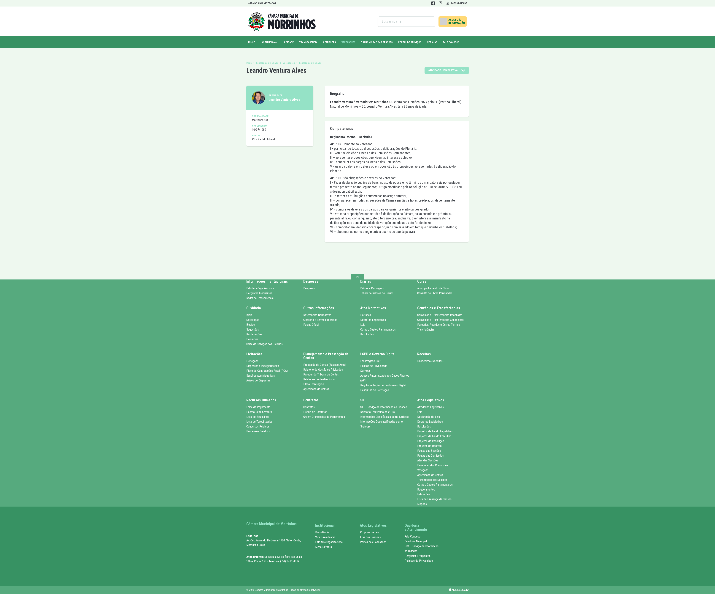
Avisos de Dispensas (258, 380)
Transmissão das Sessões (377, 42)
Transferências (425, 329)
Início (251, 42)
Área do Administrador (262, 3)
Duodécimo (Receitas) (430, 361)
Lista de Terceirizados (259, 421)
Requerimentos (426, 489)
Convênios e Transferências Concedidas (440, 320)
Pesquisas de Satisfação (374, 390)
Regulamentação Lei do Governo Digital (383, 385)
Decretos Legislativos (373, 320)
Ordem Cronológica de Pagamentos (324, 417)
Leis (362, 324)
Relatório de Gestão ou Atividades (323, 369)
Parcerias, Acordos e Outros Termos (438, 324)
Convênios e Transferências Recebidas (439, 315)
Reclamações (254, 334)
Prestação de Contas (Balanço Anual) (325, 365)
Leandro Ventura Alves (267, 63)
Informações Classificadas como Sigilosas (384, 417)
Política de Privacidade (373, 366)
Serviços (365, 371)
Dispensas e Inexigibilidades (262, 366)
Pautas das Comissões (430, 455)
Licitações (252, 361)
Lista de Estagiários (257, 417)
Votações (422, 470)
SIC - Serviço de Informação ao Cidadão (383, 407)
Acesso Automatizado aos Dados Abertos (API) (384, 378)
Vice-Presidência (325, 537)
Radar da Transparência (260, 298)
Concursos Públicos (257, 426)
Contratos (309, 407)
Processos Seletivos (258, 431)
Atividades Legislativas (430, 407)
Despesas (309, 288)
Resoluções (367, 334)
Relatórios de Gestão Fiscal (319, 379)
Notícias (432, 42)
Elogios (250, 324)
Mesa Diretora (323, 547)
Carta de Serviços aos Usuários (264, 344)
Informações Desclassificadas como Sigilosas (381, 424)
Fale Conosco (451, 42)
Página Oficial (311, 324)
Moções (422, 504)
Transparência (308, 42)
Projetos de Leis (369, 532)
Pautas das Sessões (429, 450)
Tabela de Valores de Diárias (376, 293)
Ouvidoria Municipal (416, 541)
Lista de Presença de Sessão (434, 499)
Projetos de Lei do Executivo (434, 436)
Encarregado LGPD (371, 361)
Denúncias (252, 339)
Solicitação (252, 320)
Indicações (423, 494)
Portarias (365, 315)
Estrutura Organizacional (260, 288)
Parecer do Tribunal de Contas (321, 374)
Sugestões (252, 329)
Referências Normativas (317, 315)
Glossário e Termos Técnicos (320, 320)
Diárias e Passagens (372, 288)
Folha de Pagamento (258, 407)
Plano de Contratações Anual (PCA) (267, 371)
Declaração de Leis (428, 417)
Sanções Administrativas (260, 375)
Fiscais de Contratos (315, 412)
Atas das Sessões (427, 460)
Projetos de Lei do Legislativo (434, 431)
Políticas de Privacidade (419, 560)
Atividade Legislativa (443, 70)
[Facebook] (433, 3)
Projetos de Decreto (429, 446)
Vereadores (289, 63)
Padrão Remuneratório (259, 412)
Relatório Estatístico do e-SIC (377, 412)
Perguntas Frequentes (259, 293)
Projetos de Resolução (430, 441)
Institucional (269, 42)
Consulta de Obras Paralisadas (434, 293)
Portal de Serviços (409, 42)
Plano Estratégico (313, 384)
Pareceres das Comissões (432, 465)
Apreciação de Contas (316, 389)
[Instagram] (440, 3)
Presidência (322, 532)
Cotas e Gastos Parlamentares (378, 329)
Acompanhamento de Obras (433, 288)
